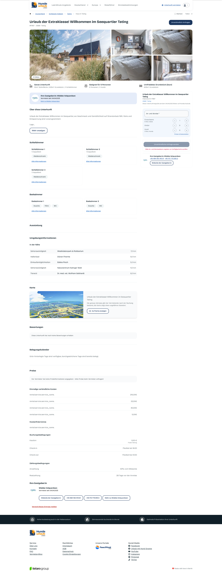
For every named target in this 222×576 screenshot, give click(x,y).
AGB (64, 549)
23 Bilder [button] (36, 77)
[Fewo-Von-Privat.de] (111, 547)
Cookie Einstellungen (72, 554)
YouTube (134, 551)
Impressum (67, 546)
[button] (70, 55)
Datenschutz (68, 551)
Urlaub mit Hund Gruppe (141, 549)
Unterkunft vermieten (172, 5)
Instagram (135, 554)
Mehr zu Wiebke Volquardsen (50, 101)
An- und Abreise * (152, 114)
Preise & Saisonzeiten (181, 134)
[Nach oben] (217, 571)
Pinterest (135, 557)
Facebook (135, 546)
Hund (147, 129)
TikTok (134, 560)
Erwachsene (149, 120)
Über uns (33, 546)
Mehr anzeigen (38, 130)
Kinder (147, 125)
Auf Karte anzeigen (99, 311)
